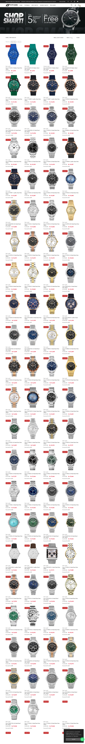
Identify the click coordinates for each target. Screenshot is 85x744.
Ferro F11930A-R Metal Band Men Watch (70, 99)
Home (21, 5)
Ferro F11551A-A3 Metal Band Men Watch (51, 380)
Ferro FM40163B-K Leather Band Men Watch (32, 568)
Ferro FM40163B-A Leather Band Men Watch (13, 568)
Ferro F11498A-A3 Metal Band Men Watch (51, 630)
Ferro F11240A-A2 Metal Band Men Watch (33, 193)
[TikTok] (74, 1)
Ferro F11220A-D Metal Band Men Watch (51, 255)
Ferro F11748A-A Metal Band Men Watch (13, 505)
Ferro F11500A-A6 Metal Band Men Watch (33, 536)
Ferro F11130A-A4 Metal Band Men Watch (70, 255)
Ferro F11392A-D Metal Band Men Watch (32, 287)
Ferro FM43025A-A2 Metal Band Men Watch (13, 131)
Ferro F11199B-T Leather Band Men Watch (14, 193)
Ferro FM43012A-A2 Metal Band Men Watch (13, 349)
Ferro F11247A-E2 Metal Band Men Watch (51, 661)
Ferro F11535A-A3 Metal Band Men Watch (70, 411)
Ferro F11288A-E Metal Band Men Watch (13, 411)
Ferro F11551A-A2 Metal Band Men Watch (51, 224)
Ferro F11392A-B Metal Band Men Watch (13, 287)
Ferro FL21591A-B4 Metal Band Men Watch (70, 224)
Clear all (19, 41)
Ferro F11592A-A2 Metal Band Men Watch (33, 474)
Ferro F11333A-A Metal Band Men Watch (32, 224)
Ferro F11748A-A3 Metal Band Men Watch (33, 505)
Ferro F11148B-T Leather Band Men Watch (51, 99)
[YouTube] (77, 1)
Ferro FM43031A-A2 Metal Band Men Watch (32, 661)
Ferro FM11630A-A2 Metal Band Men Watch (50, 599)
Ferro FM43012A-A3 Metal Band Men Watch (32, 349)
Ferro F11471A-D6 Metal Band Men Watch (14, 692)
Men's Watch (35, 5)
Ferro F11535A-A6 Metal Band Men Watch (14, 443)
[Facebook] (68, 1)
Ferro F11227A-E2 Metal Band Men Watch (32, 255)
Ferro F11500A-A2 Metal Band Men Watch (51, 505)
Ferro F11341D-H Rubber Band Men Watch (14, 68)
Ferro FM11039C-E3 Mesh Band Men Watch (33, 411)
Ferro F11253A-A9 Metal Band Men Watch (51, 193)
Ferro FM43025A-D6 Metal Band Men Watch (13, 224)
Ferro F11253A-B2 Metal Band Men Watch (51, 318)
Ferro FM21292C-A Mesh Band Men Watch (51, 568)
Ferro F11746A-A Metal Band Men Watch (32, 724)
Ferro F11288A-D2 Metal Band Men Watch (70, 349)
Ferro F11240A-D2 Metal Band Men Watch (51, 287)
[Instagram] (71, 1)
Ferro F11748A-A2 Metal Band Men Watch (70, 474)
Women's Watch (44, 5)
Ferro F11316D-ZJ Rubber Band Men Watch (14, 99)
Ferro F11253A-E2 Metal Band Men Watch (14, 380)
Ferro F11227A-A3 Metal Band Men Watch (51, 131)
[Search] (71, 5)
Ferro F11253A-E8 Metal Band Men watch (33, 380)
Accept (73, 739)
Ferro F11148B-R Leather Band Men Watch (33, 99)
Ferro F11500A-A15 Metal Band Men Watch (14, 536)
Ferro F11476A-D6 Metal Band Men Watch (70, 661)
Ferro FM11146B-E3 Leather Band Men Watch (70, 318)
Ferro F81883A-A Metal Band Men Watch (13, 162)
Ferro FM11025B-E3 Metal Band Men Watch (33, 318)
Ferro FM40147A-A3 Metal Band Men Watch (69, 287)
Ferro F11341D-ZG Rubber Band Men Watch (32, 68)
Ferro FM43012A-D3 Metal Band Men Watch (50, 536)
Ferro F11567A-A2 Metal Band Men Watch (70, 443)
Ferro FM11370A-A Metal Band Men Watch (33, 630)
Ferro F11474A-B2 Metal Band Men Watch (70, 380)
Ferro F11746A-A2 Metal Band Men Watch (51, 724)
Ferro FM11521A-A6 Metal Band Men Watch (14, 630)
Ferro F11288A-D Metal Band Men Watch (51, 349)
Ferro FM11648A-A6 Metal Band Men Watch (69, 692)
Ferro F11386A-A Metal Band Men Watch (32, 443)
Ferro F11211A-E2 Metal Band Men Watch (13, 599)
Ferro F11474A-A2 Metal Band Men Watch (51, 162)
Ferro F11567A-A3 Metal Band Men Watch (14, 474)
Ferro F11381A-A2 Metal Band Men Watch (33, 162)
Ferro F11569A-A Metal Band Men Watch (70, 630)
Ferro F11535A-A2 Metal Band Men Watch (51, 411)
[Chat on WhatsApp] (82, 739)
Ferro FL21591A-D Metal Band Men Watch (14, 255)
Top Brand (27, 5)
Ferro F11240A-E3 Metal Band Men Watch (14, 318)
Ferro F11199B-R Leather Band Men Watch (70, 162)
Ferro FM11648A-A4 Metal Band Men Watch (50, 692)
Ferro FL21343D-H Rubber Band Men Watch (50, 68)
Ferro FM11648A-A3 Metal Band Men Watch (32, 692)
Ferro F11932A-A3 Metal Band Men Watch (70, 193)
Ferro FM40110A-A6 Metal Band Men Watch (13, 724)
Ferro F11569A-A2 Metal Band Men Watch (14, 661)
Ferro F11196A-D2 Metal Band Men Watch (51, 443)
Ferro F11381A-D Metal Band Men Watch (70, 568)
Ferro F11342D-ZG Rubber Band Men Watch (69, 68)
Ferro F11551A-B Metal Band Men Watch (70, 599)
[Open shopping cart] (78, 5)
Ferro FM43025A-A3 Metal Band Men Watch (32, 131)
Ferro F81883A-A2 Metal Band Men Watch (70, 131)
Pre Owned (53, 5)
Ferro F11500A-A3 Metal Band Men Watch (70, 505)
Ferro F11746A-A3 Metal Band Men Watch (70, 724)
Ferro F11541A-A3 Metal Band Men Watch (33, 599)
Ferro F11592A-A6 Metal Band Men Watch (51, 474)
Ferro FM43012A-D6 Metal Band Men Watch (69, 536)
